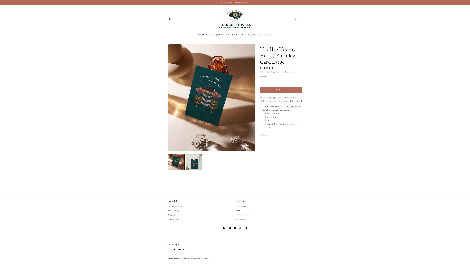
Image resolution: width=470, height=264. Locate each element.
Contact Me (240, 219)
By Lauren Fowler (180, 258)
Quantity (263, 76)
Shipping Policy (174, 215)
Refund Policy (173, 211)
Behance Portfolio (242, 215)
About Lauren (241, 206)
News (237, 211)
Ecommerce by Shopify (202, 258)
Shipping (274, 72)
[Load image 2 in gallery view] (194, 162)
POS (188, 258)
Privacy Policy (174, 219)
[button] (170, 19)
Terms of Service (175, 206)
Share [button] (265, 135)
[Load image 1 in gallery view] (176, 162)
